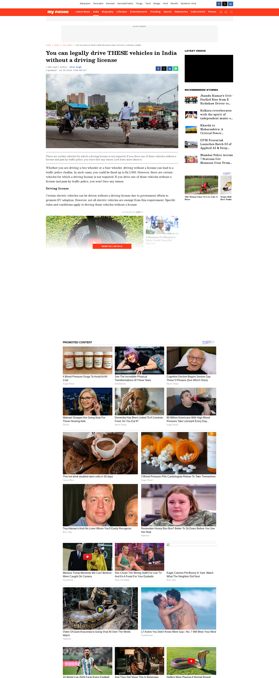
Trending (155, 11)
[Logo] (59, 12)
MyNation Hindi (188, 3)
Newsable (98, 3)
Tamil (148, 3)
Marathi (174, 3)
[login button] (222, 12)
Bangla (156, 3)
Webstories (181, 11)
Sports (167, 11)
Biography (107, 11)
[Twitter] (224, 4)
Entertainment (138, 11)
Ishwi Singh (75, 67)
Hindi (165, 3)
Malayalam (85, 3)
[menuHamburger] (226, 12)
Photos (212, 11)
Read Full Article (112, 246)
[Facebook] (219, 4)
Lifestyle (122, 11)
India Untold (198, 11)
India (96, 11)
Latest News (83, 11)
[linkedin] (230, 4)
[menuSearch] (231, 12)
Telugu (139, 3)
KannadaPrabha (125, 3)
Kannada (110, 3)
